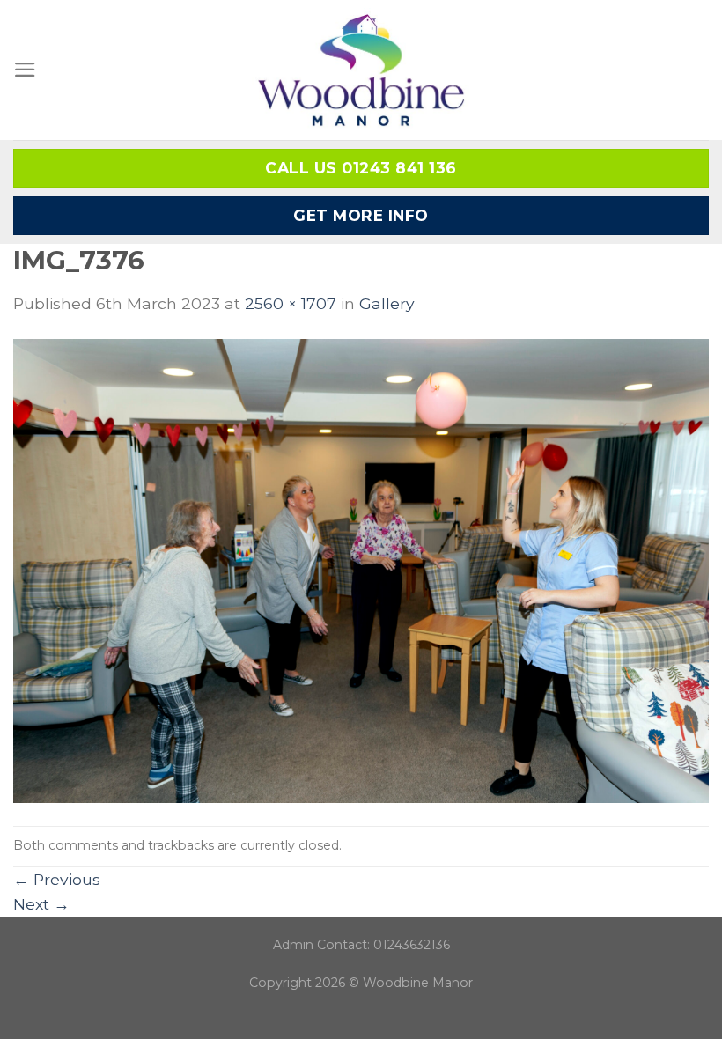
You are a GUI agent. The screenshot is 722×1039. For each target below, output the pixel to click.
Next (41, 904)
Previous (56, 879)
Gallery (387, 303)
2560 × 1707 (290, 303)
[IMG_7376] (361, 569)
